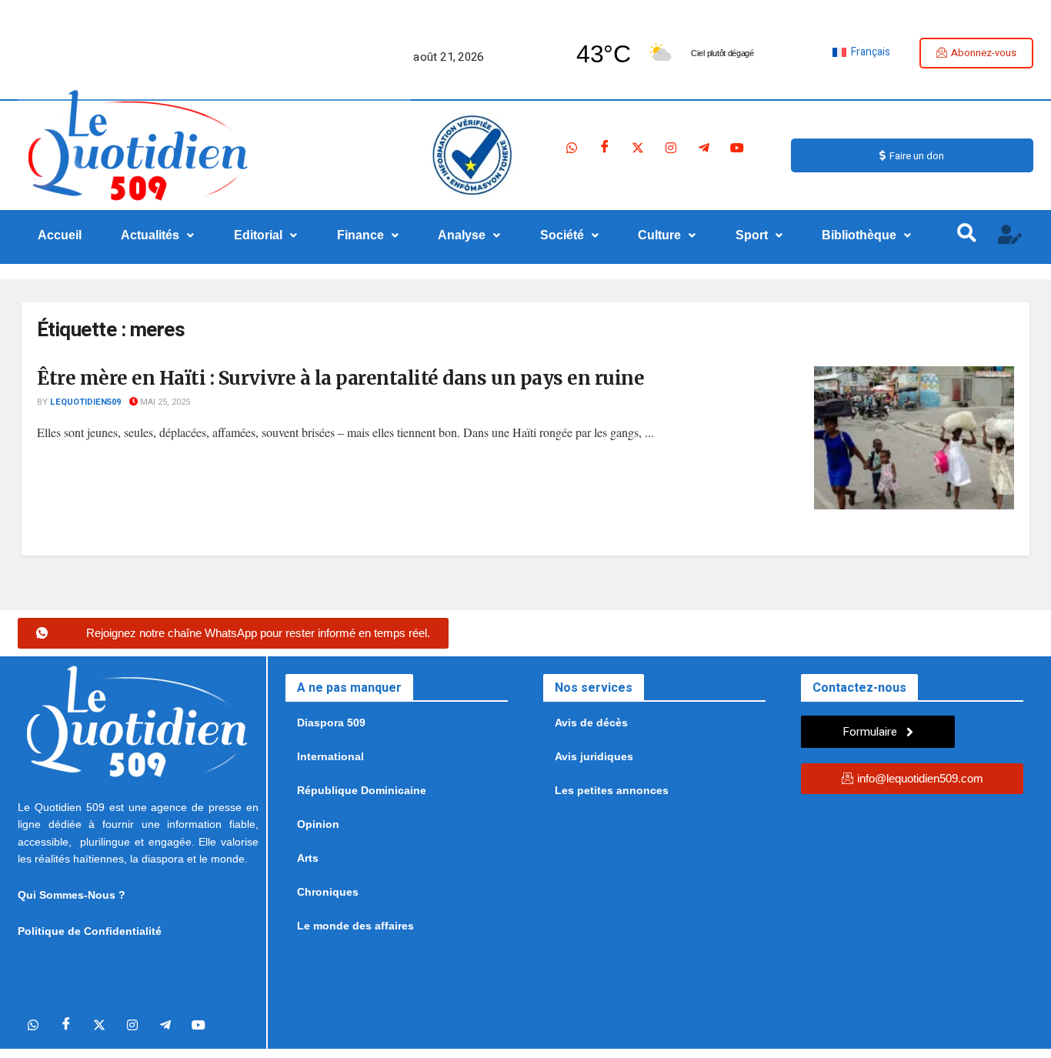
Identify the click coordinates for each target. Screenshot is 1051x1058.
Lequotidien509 (85, 402)
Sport (752, 235)
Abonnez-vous (983, 52)
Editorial (258, 235)
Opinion (318, 824)
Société (562, 235)
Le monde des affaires (355, 925)
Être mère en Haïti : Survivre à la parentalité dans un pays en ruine (340, 378)
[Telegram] (704, 147)
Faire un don (916, 156)
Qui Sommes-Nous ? (71, 895)
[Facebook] (604, 147)
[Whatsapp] (571, 147)
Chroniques (328, 892)
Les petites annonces (612, 790)
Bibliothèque (859, 235)
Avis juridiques (594, 756)
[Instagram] (670, 147)
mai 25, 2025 (164, 402)
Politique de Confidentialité (90, 931)
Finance (360, 235)
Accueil (60, 235)
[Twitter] (637, 147)
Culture (659, 235)
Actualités (150, 235)
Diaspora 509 (331, 722)
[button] (158, 235)
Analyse (461, 235)
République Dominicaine (361, 790)
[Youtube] (737, 147)
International (330, 756)
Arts (308, 858)
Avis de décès (591, 722)
